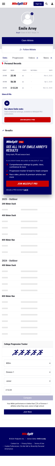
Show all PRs (6, 94)
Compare (28, 398)
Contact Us (15, 443)
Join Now (27, 412)
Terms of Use (39, 443)
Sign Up (39, 4)
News (47, 58)
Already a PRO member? (17, 190)
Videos (33, 58)
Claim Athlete (28, 40)
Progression (17, 58)
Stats (5, 58)
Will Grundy (41, 439)
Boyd (18, 33)
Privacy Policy (27, 443)
